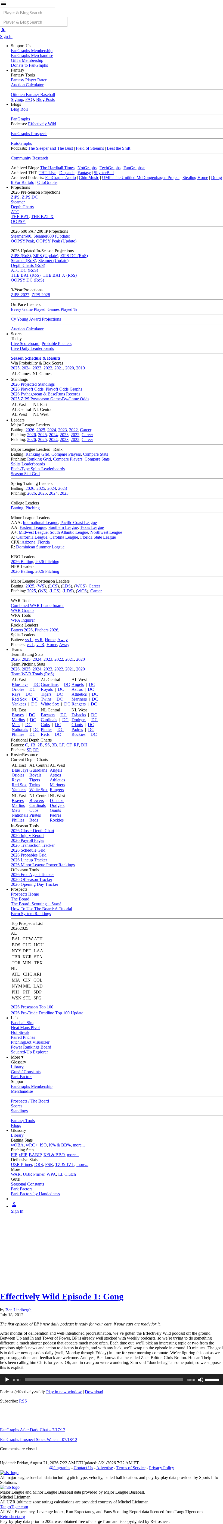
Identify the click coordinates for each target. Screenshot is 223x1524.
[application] (111, 1379)
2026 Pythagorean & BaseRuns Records (45, 394)
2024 (26, 368)
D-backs (79, 715)
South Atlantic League (69, 532)
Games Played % (62, 309)
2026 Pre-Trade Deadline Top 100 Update (47, 1013)
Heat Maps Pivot (25, 1027)
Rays (16, 694)
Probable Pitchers (57, 343)
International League (40, 522)
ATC (15, 211)
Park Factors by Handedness (35, 1193)
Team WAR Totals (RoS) (32, 674)
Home (50, 639)
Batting (17, 508)
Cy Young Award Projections (36, 319)
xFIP (23, 1154)
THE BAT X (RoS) (60, 275)
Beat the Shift (118, 148)
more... (79, 1145)
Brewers (48, 715)
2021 (58, 368)
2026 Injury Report (27, 835)
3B (54, 745)
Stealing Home (195, 177)
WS (41, 586)
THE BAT (20, 216)
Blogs (16, 1125)
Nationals (20, 729)
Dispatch (67, 172)
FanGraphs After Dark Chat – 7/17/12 (32, 1429)
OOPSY (18, 221)
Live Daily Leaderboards (32, 348)
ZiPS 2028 (41, 294)
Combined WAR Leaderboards (37, 605)
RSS (23, 1401)
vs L (29, 639)
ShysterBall (104, 172)
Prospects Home (25, 894)
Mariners (79, 699)
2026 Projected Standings (33, 384)
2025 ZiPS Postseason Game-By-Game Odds (50, 399)
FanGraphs (20, 119)
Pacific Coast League (78, 522)
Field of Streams (90, 148)
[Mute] (200, 1379)
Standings (19, 1110)
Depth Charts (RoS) (28, 265)
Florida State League (98, 537)
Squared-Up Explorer (29, 1052)
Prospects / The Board (30, 1101)
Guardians (49, 684)
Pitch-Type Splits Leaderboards (38, 469)
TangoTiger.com (14, 1506)
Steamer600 (21, 236)
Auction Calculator (27, 84)
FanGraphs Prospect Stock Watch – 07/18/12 (38, 1439)
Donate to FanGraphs (29, 65)
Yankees (19, 704)
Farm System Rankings (31, 913)
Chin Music (89, 177)
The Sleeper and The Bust (50, 148)
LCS (53, 586)
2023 (37, 368)
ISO (43, 1145)
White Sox (50, 704)
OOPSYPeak (22, 241)
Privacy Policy (161, 1467)
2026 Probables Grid (29, 855)
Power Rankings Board (31, 1047)
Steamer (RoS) (23, 260)
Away (62, 639)
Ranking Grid (37, 454)
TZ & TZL (64, 1164)
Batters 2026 (22, 630)
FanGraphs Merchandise (32, 55)
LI (60, 1174)
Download (94, 1391)
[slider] (212, 1379)
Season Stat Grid (25, 473)
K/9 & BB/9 (54, 1154)
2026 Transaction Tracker (33, 845)
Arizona (28, 542)
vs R (39, 639)
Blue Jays (20, 684)
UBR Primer (33, 1174)
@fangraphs (59, 1467)
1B (32, 745)
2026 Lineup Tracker (29, 860)
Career (85, 429)
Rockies (78, 734)
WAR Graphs (22, 610)
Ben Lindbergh (18, 1310)
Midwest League (33, 532)
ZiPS (15, 197)
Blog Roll (19, 109)
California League (31, 537)
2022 (48, 368)
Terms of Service (130, 1467)
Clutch (70, 1174)
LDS (66, 586)
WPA (51, 1174)
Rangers (79, 704)
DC (36, 684)
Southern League (63, 527)
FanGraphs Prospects (29, 133)
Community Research (29, 158)
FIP (14, 1154)
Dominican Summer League (40, 547)
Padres (77, 729)
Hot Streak (20, 1032)
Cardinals (49, 719)
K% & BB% (60, 1145)
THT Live (47, 172)
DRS (38, 1164)
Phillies (18, 734)
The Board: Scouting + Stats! (36, 904)
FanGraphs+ (134, 167)
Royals (47, 689)
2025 (15, 368)
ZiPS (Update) (45, 255)
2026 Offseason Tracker (31, 879)
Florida (44, 542)
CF (69, 745)
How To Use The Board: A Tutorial (41, 908)
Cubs (45, 724)
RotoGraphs (21, 143)
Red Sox (19, 699)
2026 (30, 429)
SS (47, 745)
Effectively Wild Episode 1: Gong (61, 1296)
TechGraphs (110, 167)
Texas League (92, 527)
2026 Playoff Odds (27, 389)
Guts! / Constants (26, 1071)
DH (84, 745)
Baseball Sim (22, 1022)
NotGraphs (87, 167)
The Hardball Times (57, 167)
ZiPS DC (30, 197)
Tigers (46, 694)
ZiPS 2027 (20, 294)
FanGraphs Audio (60, 177)
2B (40, 745)
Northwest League (106, 532)
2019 (80, 368)
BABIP (35, 1154)
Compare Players (66, 454)
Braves (18, 715)
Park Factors (21, 1076)
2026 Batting (22, 561)
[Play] (7, 1379)
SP (29, 749)
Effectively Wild (42, 124)
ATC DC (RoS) (24, 270)
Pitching (33, 508)
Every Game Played (28, 309)
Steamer (18, 202)
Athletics (79, 694)
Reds (45, 734)
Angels (78, 684)
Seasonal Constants (27, 1184)
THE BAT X (42, 216)
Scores (16, 1106)
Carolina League (63, 537)
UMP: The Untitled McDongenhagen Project (140, 177)
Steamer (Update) (53, 260)
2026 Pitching (47, 561)
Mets (16, 724)
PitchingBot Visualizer (30, 1042)
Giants (77, 724)
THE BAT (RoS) (26, 275)
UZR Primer (21, 1164)
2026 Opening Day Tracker (34, 884)
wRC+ (32, 1145)
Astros (77, 689)
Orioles (18, 689)
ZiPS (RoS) (21, 255)
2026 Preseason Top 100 (32, 1007)
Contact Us (83, 1467)
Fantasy (84, 172)
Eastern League (33, 527)
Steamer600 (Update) (51, 236)
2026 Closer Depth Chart (32, 830)
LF (61, 745)
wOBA (17, 1145)
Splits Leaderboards (28, 464)
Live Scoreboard (25, 343)
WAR (16, 1174)
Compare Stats (95, 454)
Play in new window (64, 1391)
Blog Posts (45, 99)
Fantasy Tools (23, 1120)
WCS (80, 586)
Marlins (18, 719)
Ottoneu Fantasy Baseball (33, 94)
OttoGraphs (47, 182)
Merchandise (22, 1091)
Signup (17, 99)
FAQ (29, 99)
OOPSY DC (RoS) (27, 280)
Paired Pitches (23, 1037)
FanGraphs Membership (31, 50)
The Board (20, 899)
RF (76, 745)
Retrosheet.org (12, 1516)
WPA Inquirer (23, 620)
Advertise (104, 1467)
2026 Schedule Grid (28, 850)
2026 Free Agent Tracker (32, 874)
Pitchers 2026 (46, 630)
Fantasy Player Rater (29, 80)
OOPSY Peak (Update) (56, 241)
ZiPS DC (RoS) (74, 255)
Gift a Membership (27, 60)
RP (36, 749)
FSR (49, 1164)
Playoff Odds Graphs (64, 389)
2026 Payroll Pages (27, 840)
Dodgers (79, 719)
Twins (46, 699)
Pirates (46, 729)
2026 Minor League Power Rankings (43, 864)
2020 (69, 368)
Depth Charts (22, 207)
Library (17, 1067)
